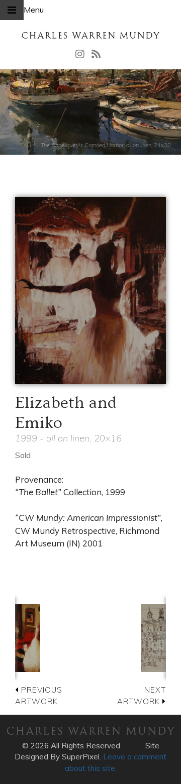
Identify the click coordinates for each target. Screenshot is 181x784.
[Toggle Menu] (12, 10)
